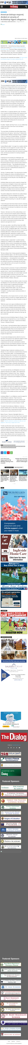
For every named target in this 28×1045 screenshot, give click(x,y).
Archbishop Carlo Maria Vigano (9, 445)
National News (6, 9)
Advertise (13, 1041)
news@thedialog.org (16, 745)
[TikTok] (14, 747)
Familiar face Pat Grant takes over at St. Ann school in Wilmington (21, 460)
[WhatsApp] (11, 452)
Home (2, 9)
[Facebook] (2, 452)
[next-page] (14, 483)
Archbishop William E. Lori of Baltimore (8, 446)
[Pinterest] (8, 452)
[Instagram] (11, 747)
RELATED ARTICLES (9, 467)
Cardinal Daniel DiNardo (20, 446)
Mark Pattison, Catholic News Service (9, 21)
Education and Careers (4, 475)
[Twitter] (5, 452)
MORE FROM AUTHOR (18, 467)
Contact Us (18, 1041)
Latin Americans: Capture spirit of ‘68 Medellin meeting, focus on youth (7, 461)
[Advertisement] (14, 696)
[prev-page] (13, 483)
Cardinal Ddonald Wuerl (5, 447)
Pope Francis (13, 447)
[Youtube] (19, 747)
